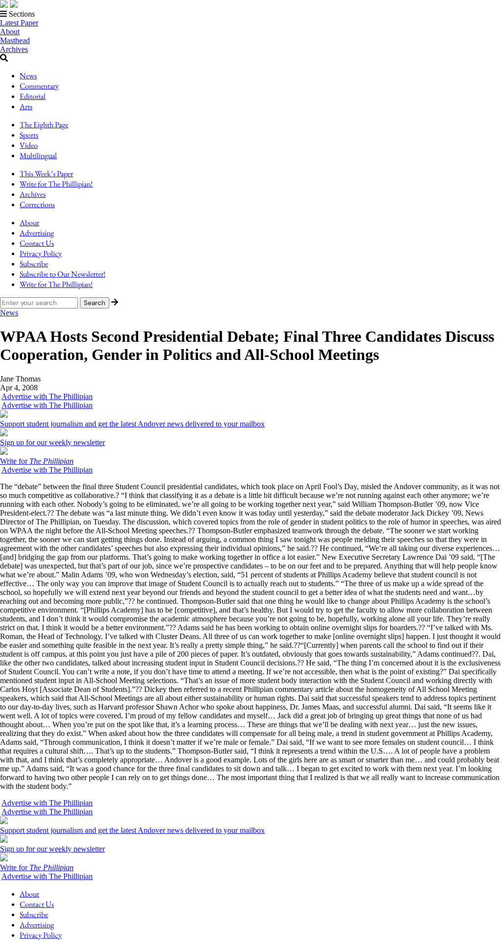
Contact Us (37, 243)
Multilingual (38, 155)
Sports (29, 135)
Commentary (39, 86)
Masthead (15, 40)
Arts (26, 106)
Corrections (37, 204)
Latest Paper (19, 23)
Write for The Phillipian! (56, 184)
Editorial (33, 96)
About (10, 31)
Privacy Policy (41, 253)
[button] (251, 14)
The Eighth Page (44, 124)
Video (29, 145)
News (28, 76)
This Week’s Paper (46, 173)
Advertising (37, 233)
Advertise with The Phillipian (47, 396)
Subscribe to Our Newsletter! (62, 274)
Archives (14, 49)
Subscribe (34, 264)
